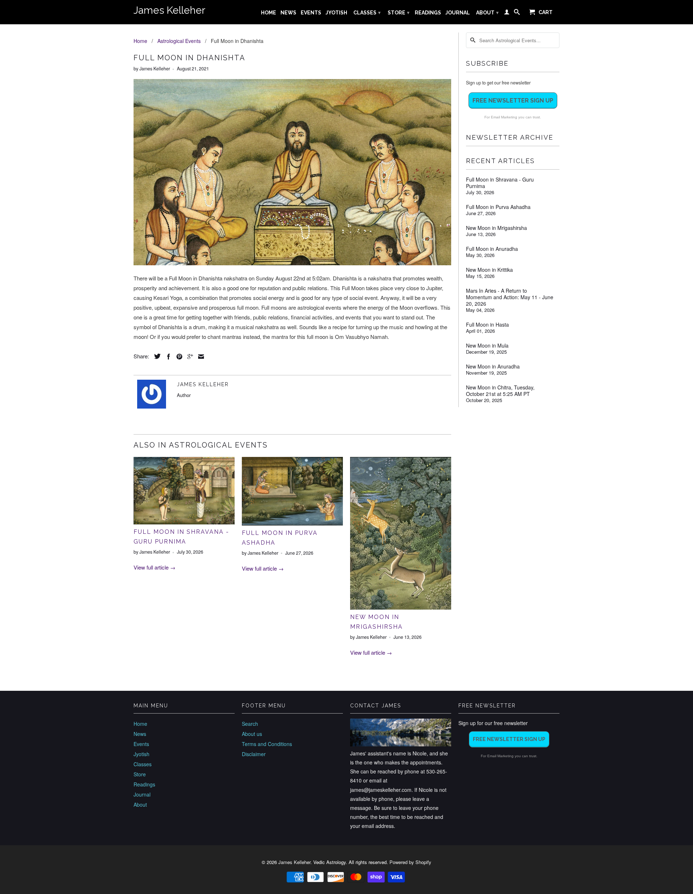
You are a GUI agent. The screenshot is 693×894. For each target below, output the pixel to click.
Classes (366, 13)
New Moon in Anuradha (493, 366)
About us (252, 733)
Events (311, 13)
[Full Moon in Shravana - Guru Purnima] (184, 522)
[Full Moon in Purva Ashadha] (292, 523)
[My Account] (507, 13)
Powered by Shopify (410, 862)
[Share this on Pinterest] (177, 356)
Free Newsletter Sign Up (512, 100)
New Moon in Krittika (489, 269)
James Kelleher (169, 10)
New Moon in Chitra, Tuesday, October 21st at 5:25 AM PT (500, 390)
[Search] (517, 13)
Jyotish (336, 13)
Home (268, 13)
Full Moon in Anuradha (492, 248)
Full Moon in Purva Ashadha (498, 207)
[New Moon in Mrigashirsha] (400, 607)
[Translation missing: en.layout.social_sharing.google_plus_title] (188, 356)
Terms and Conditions (267, 743)
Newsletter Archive (509, 137)
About (487, 13)
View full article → (154, 567)
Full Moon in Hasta (487, 324)
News (288, 13)
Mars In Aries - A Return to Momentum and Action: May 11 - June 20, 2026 (509, 297)
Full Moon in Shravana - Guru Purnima (500, 182)
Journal (457, 13)
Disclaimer (254, 754)
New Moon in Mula (487, 345)
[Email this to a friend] (199, 356)
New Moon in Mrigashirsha (496, 227)
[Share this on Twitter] (156, 356)
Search (250, 723)
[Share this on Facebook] (166, 356)
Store (398, 13)
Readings (428, 13)
